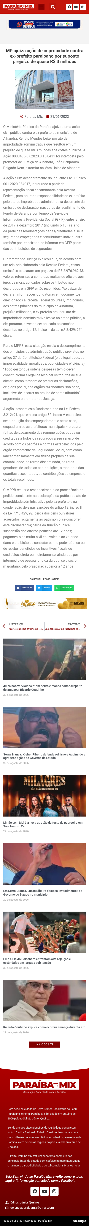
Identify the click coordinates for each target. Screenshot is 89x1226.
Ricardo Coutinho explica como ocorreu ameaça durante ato (44, 1027)
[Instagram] (83, 7)
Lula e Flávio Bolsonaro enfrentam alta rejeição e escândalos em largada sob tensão (37, 960)
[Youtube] (76, 7)
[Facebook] (69, 7)
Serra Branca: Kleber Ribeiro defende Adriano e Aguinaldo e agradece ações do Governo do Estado (44, 756)
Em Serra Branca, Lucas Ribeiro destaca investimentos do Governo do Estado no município (42, 892)
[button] (41, 7)
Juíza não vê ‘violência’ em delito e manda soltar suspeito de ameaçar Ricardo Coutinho (42, 687)
